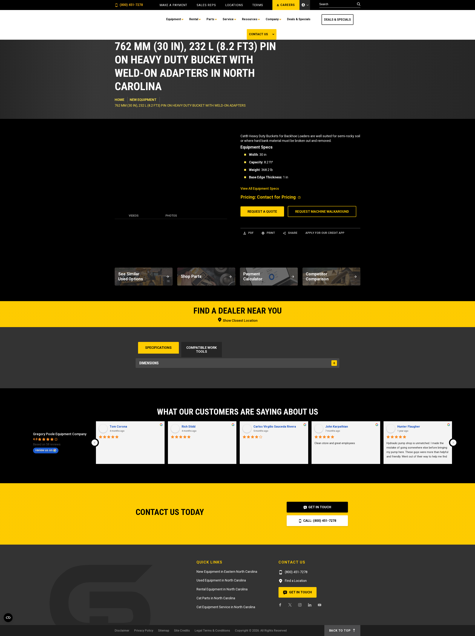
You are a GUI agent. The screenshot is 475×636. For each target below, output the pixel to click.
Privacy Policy (143, 630)
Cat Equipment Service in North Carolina (225, 607)
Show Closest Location (240, 320)
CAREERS (287, 5)
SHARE (292, 233)
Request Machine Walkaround (322, 211)
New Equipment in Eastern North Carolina (226, 572)
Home (119, 100)
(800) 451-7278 (131, 5)
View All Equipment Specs (259, 188)
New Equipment (143, 100)
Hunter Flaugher (408, 426)
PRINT (270, 233)
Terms (257, 5)
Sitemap (163, 630)
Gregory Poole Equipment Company (59, 434)
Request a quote (262, 211)
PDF (251, 233)
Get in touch (300, 592)
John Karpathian (336, 426)
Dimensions (149, 363)
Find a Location (295, 581)
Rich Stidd (188, 426)
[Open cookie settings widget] (8, 617)
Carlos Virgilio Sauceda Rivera (274, 426)
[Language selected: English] (304, 5)
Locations (234, 5)
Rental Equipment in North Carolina (222, 589)
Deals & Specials (337, 19)
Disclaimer (122, 630)
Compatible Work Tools (201, 349)
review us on (44, 450)
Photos (171, 215)
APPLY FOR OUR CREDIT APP (324, 233)
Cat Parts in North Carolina (215, 598)
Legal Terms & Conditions (212, 630)
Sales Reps (206, 5)
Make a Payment (173, 5)
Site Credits (182, 630)
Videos (133, 215)
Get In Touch (319, 507)
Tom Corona (118, 426)
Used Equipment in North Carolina (221, 580)
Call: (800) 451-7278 (319, 521)
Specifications (158, 348)
